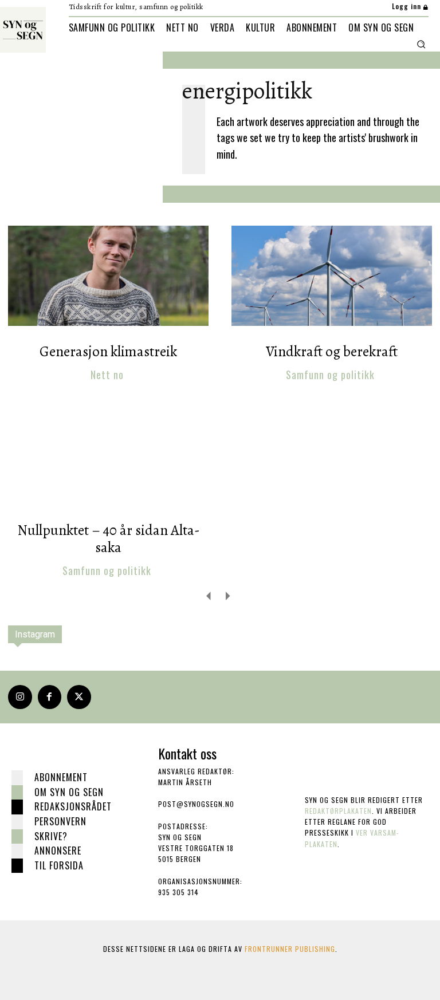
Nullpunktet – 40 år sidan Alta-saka (108, 539)
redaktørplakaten (338, 811)
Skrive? (51, 836)
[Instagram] (20, 697)
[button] (421, 44)
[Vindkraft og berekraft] (331, 276)
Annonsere (57, 850)
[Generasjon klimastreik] (108, 276)
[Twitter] (79, 697)
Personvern (60, 821)
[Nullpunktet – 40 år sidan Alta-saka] (108, 454)
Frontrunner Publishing (290, 949)
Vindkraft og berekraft (332, 351)
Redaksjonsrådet (73, 806)
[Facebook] (50, 697)
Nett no (107, 375)
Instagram (35, 634)
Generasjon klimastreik (108, 351)
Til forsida (59, 865)
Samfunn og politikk (330, 375)
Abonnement (61, 777)
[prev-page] (209, 595)
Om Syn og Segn (69, 792)
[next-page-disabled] (227, 595)
